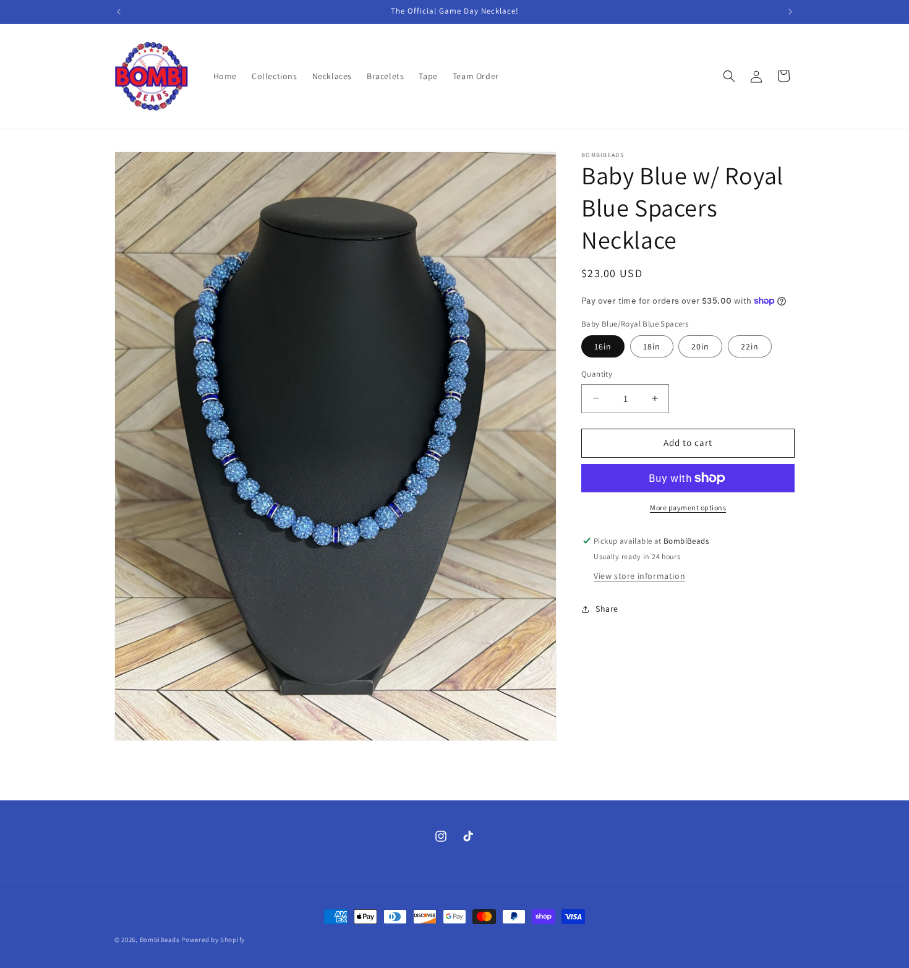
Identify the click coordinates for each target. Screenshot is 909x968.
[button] (729, 76)
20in (700, 346)
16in (603, 346)
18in (651, 346)
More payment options (688, 507)
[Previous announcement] (118, 12)
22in (750, 346)
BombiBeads (160, 939)
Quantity (596, 374)
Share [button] (606, 608)
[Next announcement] (790, 12)
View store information (639, 575)
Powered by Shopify (213, 939)
